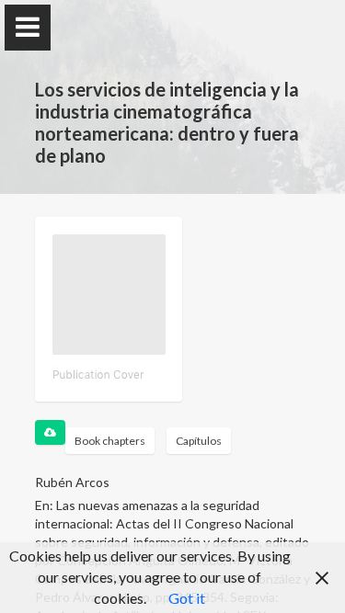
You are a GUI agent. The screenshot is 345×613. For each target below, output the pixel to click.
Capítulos (199, 441)
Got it (186, 598)
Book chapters (110, 441)
